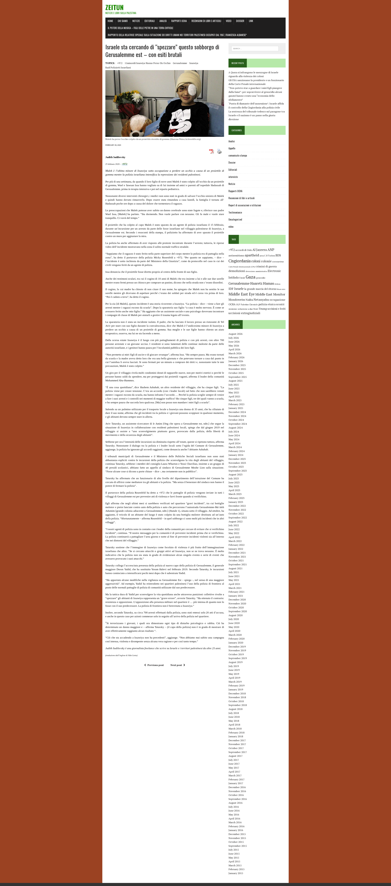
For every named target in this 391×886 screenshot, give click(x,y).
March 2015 (235, 865)
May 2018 (233, 720)
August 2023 (235, 474)
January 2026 (235, 361)
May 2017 (233, 767)
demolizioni (236, 271)
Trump (263, 308)
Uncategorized (235, 219)
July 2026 (233, 337)
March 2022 (235, 541)
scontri (280, 304)
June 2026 (234, 341)
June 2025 (234, 388)
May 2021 (233, 580)
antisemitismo (236, 255)
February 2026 (236, 357)
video (230, 226)
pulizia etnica (267, 304)
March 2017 (235, 775)
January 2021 (235, 595)
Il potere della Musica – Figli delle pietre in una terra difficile (140, 28)
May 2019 (233, 674)
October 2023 (236, 466)
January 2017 (235, 783)
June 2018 (234, 716)
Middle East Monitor (270, 294)
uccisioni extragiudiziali (244, 313)
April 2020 (234, 631)
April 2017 (234, 771)
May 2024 (233, 439)
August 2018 (235, 709)
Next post (176, 665)
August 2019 (235, 662)
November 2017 (237, 744)
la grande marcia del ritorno (260, 289)
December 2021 (237, 552)
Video (228, 21)
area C (263, 255)
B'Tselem (270, 255)
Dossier (240, 21)
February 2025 (236, 404)
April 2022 (234, 537)
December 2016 (237, 787)
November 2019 (237, 650)
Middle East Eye (241, 294)
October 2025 (236, 373)
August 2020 (235, 615)
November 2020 (237, 603)
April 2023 (234, 490)
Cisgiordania (239, 261)
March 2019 (235, 681)
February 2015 (236, 869)
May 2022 (233, 533)
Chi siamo (123, 21)
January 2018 (235, 736)
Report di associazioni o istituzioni (244, 205)
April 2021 (234, 584)
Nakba (249, 299)
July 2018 (233, 713)
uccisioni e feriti (276, 308)
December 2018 (237, 693)
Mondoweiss (236, 299)
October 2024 (236, 419)
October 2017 (236, 748)
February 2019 (236, 685)
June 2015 (234, 853)
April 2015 (234, 861)
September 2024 (237, 423)
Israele (239, 289)
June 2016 (234, 810)
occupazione (277, 299)
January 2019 (235, 689)
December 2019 (237, 646)
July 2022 (233, 525)
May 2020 (233, 627)
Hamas (268, 283)
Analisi (163, 21)
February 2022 (236, 545)
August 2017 (235, 756)
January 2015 (235, 873)
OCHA (231, 304)
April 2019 (234, 677)
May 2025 (233, 392)
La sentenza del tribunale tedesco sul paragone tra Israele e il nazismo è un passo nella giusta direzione (256, 115)
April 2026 (234, 349)
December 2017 (237, 740)
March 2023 (235, 494)
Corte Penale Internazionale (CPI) (241, 267)
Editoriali (149, 21)
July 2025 (233, 384)
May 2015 (233, 857)
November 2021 (237, 556)
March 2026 (235, 353)
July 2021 (233, 572)
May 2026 (233, 345)
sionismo (232, 309)
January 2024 (235, 455)
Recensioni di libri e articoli (206, 21)
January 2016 (235, 830)
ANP (270, 249)
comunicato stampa (237, 155)
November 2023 (237, 463)
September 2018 (237, 705)
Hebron (277, 284)
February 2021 (236, 591)
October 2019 (236, 654)
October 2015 (236, 842)
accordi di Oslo (243, 250)
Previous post (155, 665)
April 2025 (234, 396)
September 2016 (237, 799)
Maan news (281, 289)
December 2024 (237, 412)
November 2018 (237, 697)
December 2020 (237, 599)
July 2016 (233, 806)
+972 (119, 63)
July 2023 (233, 478)
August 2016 (235, 802)
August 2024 (235, 427)
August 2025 (235, 380)
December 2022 (237, 505)
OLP (238, 304)
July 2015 (233, 849)
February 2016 (236, 826)
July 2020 (233, 619)
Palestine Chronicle (249, 304)
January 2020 (235, 642)
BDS (278, 255)
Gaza (251, 277)
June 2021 (234, 576)
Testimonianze (235, 212)
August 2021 (235, 568)
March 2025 (235, 400)
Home (110, 21)
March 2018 (235, 728)
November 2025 (237, 369)
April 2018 (234, 724)
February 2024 (236, 451)
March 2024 (235, 447)
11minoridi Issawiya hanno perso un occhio (148, 63)
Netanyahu (261, 299)
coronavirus (278, 261)
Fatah (242, 277)
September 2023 (237, 470)
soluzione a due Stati (248, 308)
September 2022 (237, 517)
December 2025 (237, 365)
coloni (255, 261)
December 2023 (237, 459)
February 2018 (236, 732)
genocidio (260, 277)
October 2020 (236, 607)
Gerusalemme (180, 63)
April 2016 (234, 818)
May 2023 (233, 486)
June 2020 (234, 623)
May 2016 (233, 814)
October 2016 (236, 795)
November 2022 (237, 509)
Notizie (136, 21)
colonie (266, 261)
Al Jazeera (259, 250)
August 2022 (235, 521)
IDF (231, 289)
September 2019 (237, 658)
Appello (231, 148)
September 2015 (237, 846)
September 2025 (237, 377)
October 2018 (236, 701)
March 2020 (235, 634)
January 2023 (235, 502)
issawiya (193, 63)
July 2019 (233, 666)
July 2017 (233, 760)
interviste (233, 177)
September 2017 (237, 752)
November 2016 (237, 791)
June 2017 (234, 763)
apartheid (252, 255)
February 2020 (236, 638)
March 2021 (235, 588)
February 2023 (236, 498)
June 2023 (234, 482)
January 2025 (235, 408)
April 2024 (234, 443)
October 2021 (236, 560)
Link (251, 21)
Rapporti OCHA (179, 21)
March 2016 (235, 822)
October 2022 (236, 513)
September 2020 (237, 611)
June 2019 (234, 670)
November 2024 (237, 416)
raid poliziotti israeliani (118, 67)
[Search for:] (255, 48)
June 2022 (234, 529)
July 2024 (233, 431)
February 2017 (236, 779)
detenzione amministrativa (256, 271)
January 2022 (235, 549)
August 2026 (235, 333)
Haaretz (256, 283)
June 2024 (234, 435)
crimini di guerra (266, 266)
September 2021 (237, 564)
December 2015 (237, 834)
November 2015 (237, 838)
